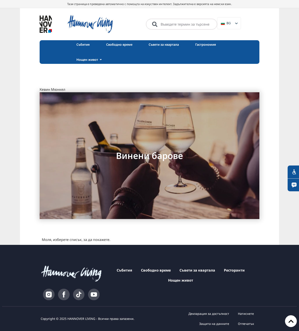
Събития (124, 270)
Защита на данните (214, 324)
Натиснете (246, 314)
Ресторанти (234, 270)
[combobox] (181, 24)
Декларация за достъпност (208, 314)
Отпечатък (246, 324)
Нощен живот (180, 280)
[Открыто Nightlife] (100, 59)
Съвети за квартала (197, 270)
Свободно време (156, 270)
